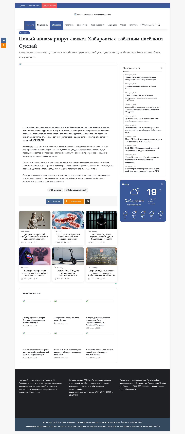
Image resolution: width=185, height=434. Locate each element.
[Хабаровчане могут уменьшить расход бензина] (68, 307)
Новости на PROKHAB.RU (132, 422)
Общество (56, 25)
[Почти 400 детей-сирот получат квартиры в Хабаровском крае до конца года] (68, 339)
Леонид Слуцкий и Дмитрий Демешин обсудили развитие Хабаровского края (34, 320)
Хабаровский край (77, 190)
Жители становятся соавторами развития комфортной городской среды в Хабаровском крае (36, 352)
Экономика (82, 25)
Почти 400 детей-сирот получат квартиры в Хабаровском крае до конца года (67, 352)
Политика (69, 25)
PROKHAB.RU (154, 426)
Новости (30, 25)
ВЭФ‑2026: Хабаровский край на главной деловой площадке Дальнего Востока (99, 352)
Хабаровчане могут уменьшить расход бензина (66, 318)
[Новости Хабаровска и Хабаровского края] (93, 14)
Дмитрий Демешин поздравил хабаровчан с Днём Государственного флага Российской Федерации (98, 321)
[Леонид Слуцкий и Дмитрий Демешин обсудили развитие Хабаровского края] (36, 307)
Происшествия (97, 25)
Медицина (112, 25)
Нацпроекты (42, 25)
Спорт (123, 25)
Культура (134, 25)
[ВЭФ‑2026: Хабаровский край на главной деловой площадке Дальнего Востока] (99, 339)
